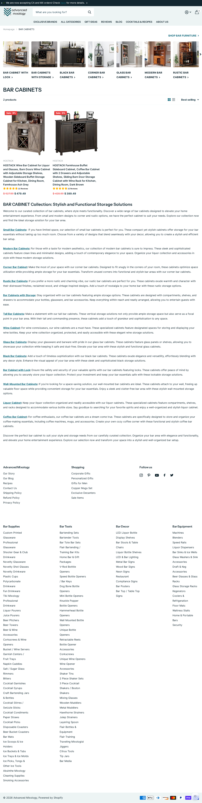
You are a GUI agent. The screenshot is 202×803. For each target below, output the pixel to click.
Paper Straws (11, 717)
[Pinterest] (149, 475)
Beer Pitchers (11, 620)
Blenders (177, 537)
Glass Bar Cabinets (15, 342)
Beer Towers (10, 624)
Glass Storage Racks (184, 586)
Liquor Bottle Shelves (128, 552)
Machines (178, 532)
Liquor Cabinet (12, 402)
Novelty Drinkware (14, 571)
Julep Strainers (68, 717)
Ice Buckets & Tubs (14, 751)
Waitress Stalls (181, 610)
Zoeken (89, 12)
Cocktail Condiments (15, 712)
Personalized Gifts (82, 478)
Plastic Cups (10, 576)
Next (87, 3)
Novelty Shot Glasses (16, 566)
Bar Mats (8, 736)
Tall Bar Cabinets (13, 313)
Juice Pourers (11, 615)
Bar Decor (122, 526)
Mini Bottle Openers (71, 595)
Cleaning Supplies (13, 775)
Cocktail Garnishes (14, 683)
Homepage (9, 29)
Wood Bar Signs (125, 566)
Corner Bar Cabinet (15, 267)
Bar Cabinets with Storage (19, 295)
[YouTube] (157, 475)
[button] (1, 3)
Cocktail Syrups (12, 688)
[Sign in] (188, 12)
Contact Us (10, 488)
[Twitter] (171, 475)
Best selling (188, 99)
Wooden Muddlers (70, 702)
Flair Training (67, 736)
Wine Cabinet (11, 327)
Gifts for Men (79, 483)
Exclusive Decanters (83, 492)
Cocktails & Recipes (139, 21)
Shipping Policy (12, 492)
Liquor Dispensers (183, 547)
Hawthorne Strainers (72, 712)
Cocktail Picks (11, 722)
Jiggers (64, 746)
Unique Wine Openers (72, 659)
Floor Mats (178, 605)
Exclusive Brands (45, 21)
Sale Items (77, 497)
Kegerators (178, 591)
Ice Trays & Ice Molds (16, 756)
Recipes (7, 483)
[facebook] (164, 475)
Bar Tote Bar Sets (70, 542)
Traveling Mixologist (72, 741)
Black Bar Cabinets (14, 356)
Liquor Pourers (12, 610)
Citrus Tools (67, 751)
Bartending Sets (69, 532)
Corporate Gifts (80, 473)
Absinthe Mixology (14, 770)
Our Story (9, 473)
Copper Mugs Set (81, 488)
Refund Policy (11, 497)
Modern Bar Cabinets (16, 248)
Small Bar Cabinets (14, 229)
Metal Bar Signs (125, 561)
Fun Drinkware (11, 591)
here (63, 2)
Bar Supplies (11, 526)
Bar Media (66, 761)
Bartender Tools (69, 537)
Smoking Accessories (16, 780)
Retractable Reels (70, 639)
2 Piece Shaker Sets (71, 678)
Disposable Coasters (15, 727)
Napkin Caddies (12, 663)
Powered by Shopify (51, 797)
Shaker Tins (67, 673)
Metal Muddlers (69, 707)
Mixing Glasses (68, 697)
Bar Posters (123, 586)
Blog (119, 21)
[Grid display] (169, 100)
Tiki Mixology (11, 595)
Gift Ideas (91, 21)
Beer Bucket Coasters (16, 731)
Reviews (106, 21)
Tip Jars (64, 756)
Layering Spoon (69, 722)
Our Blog (8, 478)
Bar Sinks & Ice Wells (184, 552)
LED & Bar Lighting (127, 557)
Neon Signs (123, 571)
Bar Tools (66, 526)
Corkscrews (67, 654)
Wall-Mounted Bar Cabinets (20, 384)
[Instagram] (141, 475)
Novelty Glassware (14, 561)
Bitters (7, 678)
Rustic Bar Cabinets (15, 281)
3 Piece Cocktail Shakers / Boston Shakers (70, 688)
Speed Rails (179, 542)
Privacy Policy (11, 502)
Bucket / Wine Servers (16, 649)
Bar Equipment (182, 526)
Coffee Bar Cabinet (15, 416)
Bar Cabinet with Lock (16, 370)
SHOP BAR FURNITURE (182, 35)
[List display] (173, 100)
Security (177, 624)
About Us (162, 21)
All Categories (71, 21)
